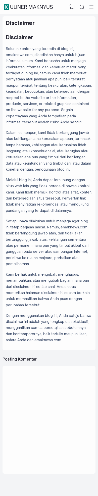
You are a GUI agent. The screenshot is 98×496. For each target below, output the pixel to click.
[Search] (82, 7)
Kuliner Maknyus (29, 7)
